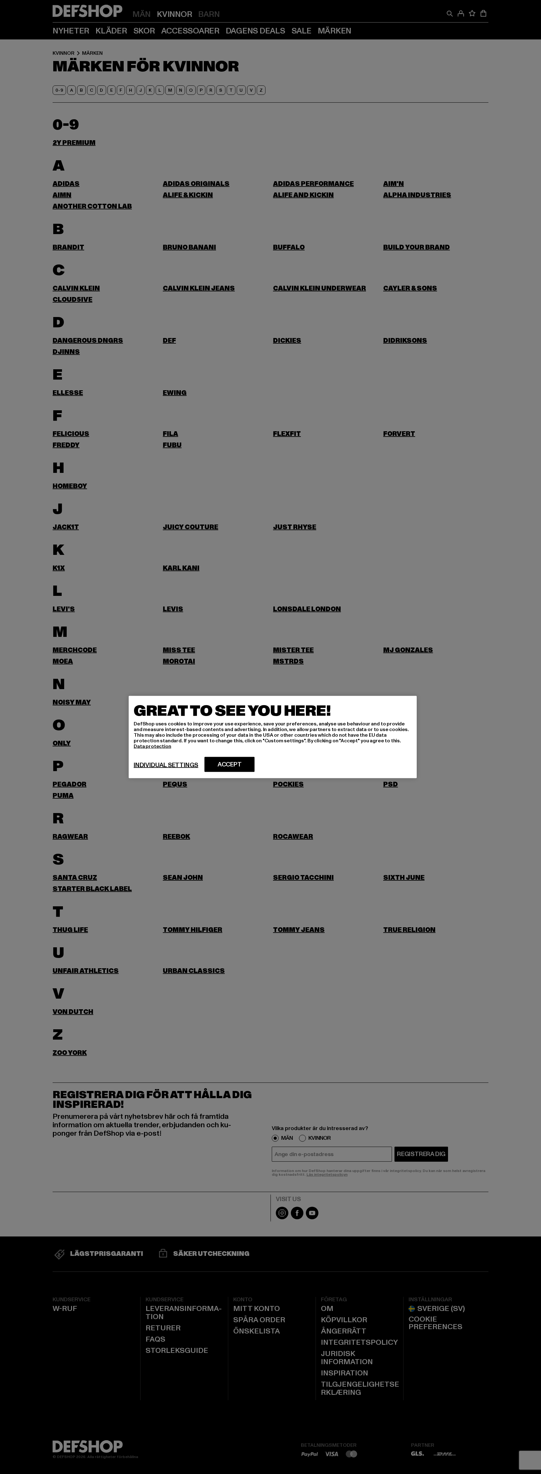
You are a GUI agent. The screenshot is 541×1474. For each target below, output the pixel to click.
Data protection (152, 746)
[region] (273, 737)
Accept (230, 764)
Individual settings (166, 765)
